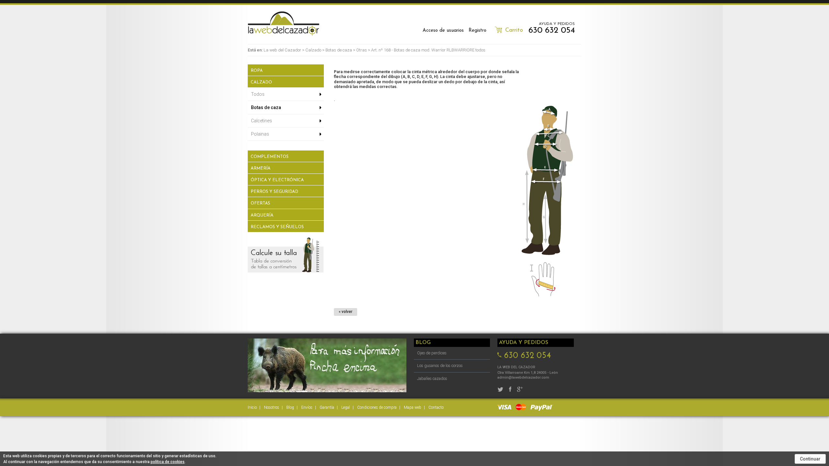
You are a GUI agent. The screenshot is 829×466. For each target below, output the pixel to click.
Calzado (313, 50)
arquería (262, 215)
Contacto (436, 407)
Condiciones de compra (377, 407)
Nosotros (271, 407)
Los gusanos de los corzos (440, 365)
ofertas (260, 203)
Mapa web (412, 407)
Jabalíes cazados (432, 378)
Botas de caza (338, 50)
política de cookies (168, 462)
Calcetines (261, 120)
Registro (477, 30)
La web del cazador (283, 23)
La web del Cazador (282, 50)
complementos (270, 157)
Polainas (260, 134)
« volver (345, 311)
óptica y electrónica (277, 180)
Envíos (306, 407)
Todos (258, 94)
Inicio (252, 407)
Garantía (327, 407)
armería (260, 168)
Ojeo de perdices (432, 353)
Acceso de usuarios (443, 30)
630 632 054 (551, 30)
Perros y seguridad (274, 192)
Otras (361, 50)
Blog (290, 407)
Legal (345, 407)
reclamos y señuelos (277, 227)
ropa (257, 71)
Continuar (810, 458)
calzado (261, 82)
